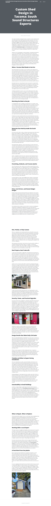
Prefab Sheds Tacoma (20, 46)
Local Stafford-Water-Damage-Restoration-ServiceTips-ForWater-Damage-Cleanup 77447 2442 (22, 2)
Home (40, 1)
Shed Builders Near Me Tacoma (28, 388)
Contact (44, 1)
